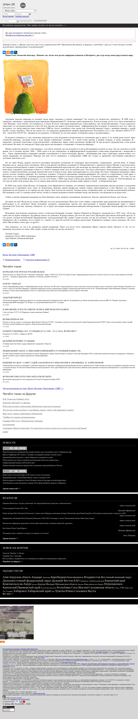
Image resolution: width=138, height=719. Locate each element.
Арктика (46, 577)
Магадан (50, 584)
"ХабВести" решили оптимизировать (19, 417)
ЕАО (77, 580)
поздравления (9, 424)
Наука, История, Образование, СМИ (19, 255)
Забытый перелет (12, 297)
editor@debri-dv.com (119, 652)
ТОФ (122, 588)
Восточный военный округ (116, 577)
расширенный (40, 20)
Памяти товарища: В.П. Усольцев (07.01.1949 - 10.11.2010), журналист (39, 331)
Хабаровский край (39, 591)
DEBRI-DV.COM (15, 699)
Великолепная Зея (13, 319)
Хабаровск (20, 591)
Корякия (34, 584)
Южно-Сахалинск (76, 591)
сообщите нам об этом (38, 693)
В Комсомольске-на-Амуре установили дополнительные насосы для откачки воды (30, 460)
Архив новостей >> (12, 488)
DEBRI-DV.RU (25, 699)
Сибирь (117, 588)
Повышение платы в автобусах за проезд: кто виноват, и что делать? (26, 533)
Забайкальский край (96, 581)
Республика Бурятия (48, 588)
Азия (6, 577)
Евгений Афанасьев (126, 510)
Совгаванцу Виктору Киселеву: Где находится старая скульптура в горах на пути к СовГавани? (45, 428)
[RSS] (2, 642)
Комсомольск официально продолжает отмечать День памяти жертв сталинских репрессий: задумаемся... (38, 523)
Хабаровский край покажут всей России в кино (18, 463)
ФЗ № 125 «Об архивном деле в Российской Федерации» (72, 659)
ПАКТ (5, 432)
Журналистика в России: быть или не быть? (27, 376)
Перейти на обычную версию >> (20, 35)
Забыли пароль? (22, 16)
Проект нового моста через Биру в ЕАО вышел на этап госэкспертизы (26, 475)
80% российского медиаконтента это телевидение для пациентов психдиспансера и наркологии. (34, 559)
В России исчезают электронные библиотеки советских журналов (32, 406)
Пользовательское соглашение (11, 649)
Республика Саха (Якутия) (72, 587)
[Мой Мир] (11, 52)
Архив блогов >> (10, 538)
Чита (53, 591)
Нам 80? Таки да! (12, 284)
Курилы (41, 584)
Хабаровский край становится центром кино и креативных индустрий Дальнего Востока (32, 465)
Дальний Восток (62, 580)
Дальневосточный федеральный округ (27, 580)
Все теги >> (8, 594)
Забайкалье (84, 581)
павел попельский (127, 505)
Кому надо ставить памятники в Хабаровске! (22, 414)
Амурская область (20, 577)
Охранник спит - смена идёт (12, 556)
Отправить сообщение (102, 652)
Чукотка (60, 591)
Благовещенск (75, 577)
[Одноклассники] (8, 52)
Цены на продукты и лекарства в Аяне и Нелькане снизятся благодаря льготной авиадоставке (34, 480)
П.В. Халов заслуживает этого (16, 399)
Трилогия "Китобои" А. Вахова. (16, 403)
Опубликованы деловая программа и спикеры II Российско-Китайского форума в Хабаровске (34, 483)
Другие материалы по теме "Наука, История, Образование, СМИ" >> (33, 388)
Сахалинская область (101, 587)
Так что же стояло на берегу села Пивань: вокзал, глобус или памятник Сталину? (38, 410)
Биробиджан (59, 577)
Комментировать (12, 260)
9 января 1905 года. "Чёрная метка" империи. (23, 421)
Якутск (92, 591)
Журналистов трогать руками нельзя (23, 272)
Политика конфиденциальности (29, 649)
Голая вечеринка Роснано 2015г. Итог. (15, 508)
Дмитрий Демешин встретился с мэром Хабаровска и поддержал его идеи (28, 457)
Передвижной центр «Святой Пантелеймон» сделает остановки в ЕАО (26, 478)
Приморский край (28, 587)
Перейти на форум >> (13, 561)
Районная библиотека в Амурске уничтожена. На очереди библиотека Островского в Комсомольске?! (37, 503)
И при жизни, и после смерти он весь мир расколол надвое (36, 309)
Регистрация (8, 16)
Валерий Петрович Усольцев (18, 341)
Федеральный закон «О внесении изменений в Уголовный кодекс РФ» (42, 351)
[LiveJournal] (15, 52)
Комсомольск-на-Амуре (17, 584)
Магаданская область (66, 584)
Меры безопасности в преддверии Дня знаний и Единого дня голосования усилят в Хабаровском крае (37, 452)
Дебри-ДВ (9, 4)
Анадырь (36, 577)
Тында (127, 588)
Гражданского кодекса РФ (68, 662)
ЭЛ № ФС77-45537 (43, 656)
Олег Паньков (129, 535)
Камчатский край (115, 580)
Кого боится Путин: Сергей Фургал (15, 528)
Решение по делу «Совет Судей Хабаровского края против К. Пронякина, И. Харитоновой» (53, 363)
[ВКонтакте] (4, 52)
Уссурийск (9, 591)
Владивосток (92, 577)
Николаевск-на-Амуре (94, 584)
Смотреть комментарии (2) (38, 260)
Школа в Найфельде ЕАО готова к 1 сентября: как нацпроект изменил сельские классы (32, 455)
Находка (81, 584)
